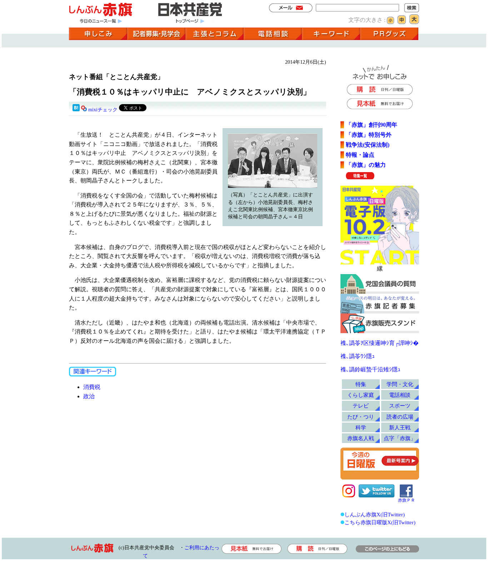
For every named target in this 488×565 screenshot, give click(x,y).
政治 (89, 396)
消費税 (91, 387)
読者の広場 (400, 417)
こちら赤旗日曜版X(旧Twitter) (379, 522)
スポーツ (399, 406)
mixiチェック (103, 109)
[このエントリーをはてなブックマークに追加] (76, 109)
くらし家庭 (360, 395)
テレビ (361, 406)
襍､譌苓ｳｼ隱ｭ (357, 356)
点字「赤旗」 (400, 438)
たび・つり (360, 417)
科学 (360, 427)
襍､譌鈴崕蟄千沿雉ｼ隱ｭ (370, 369)
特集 (360, 384)
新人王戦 (399, 427)
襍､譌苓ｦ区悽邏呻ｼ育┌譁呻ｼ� (379, 343)
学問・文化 (400, 384)
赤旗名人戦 (360, 438)
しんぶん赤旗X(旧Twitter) (374, 514)
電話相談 (399, 395)
